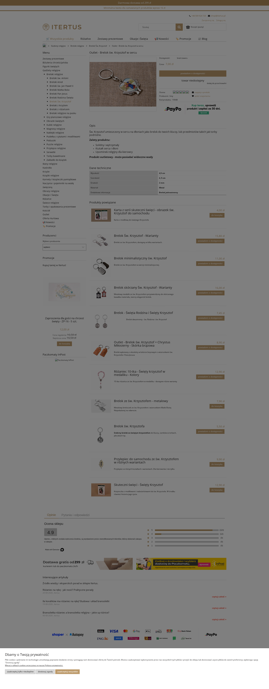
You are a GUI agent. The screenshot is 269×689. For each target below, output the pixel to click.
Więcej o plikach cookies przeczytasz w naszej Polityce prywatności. (34, 665)
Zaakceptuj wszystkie (67, 671)
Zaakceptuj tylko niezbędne (20, 671)
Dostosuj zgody (45, 671)
